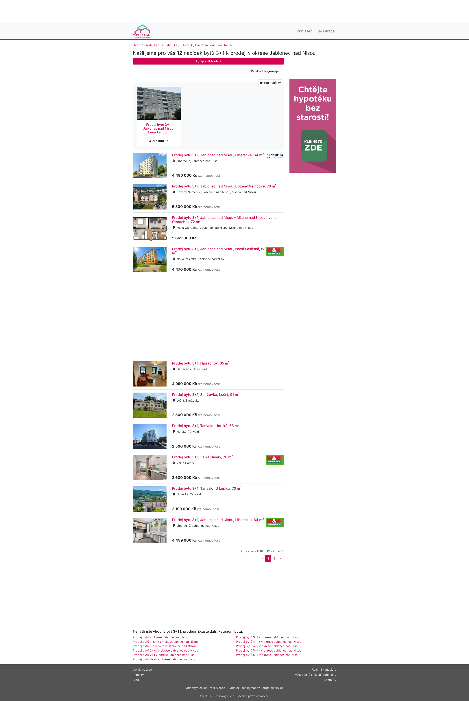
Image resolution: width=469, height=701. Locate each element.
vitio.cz (235, 688)
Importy (138, 674)
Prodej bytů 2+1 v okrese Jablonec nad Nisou (164, 655)
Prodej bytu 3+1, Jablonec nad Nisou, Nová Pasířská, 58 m (218, 251)
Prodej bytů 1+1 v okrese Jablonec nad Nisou (164, 646)
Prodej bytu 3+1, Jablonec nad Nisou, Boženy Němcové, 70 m (224, 186)
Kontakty (330, 680)
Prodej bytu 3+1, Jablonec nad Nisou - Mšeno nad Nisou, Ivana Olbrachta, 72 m (224, 219)
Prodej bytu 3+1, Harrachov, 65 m (201, 363)
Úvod (136, 45)
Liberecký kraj (190, 45)
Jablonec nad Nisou (218, 45)
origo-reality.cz (272, 688)
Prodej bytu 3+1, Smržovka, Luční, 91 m (206, 394)
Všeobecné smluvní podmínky (315, 674)
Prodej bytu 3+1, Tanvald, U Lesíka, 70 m (207, 488)
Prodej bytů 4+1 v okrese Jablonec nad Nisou (267, 646)
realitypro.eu (218, 688)
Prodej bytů (152, 45)
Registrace (325, 31)
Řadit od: (265, 71)
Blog (136, 680)
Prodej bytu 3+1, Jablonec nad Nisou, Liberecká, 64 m (218, 155)
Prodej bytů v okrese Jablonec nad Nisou (161, 637)
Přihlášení (305, 31)
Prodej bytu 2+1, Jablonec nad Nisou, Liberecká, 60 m (158, 128)
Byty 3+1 (171, 45)
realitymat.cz (251, 688)
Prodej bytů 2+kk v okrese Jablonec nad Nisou (165, 650)
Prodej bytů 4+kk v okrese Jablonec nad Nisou (268, 641)
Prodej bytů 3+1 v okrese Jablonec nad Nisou (267, 637)
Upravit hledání (210, 61)
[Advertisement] (234, 11)
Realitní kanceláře (324, 669)
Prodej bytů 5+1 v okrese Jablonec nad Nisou (267, 655)
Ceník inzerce (142, 669)
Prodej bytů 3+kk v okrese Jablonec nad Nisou (165, 659)
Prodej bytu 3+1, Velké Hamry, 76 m (202, 457)
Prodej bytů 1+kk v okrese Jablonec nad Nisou (165, 641)
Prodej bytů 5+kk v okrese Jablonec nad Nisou (268, 650)
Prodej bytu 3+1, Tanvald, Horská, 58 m (205, 426)
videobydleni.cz (196, 688)
